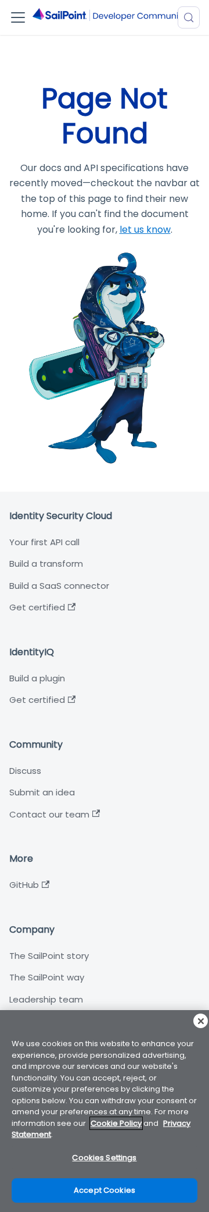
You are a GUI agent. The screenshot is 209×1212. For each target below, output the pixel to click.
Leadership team (46, 999)
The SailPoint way (46, 977)
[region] (104, 1111)
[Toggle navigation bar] (18, 17)
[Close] (200, 1021)
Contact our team (49, 814)
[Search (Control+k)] (189, 17)
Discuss (25, 771)
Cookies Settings (104, 1157)
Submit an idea (42, 792)
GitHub (24, 885)
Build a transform (46, 563)
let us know (145, 229)
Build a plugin (37, 678)
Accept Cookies (104, 1190)
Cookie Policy (116, 1123)
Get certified (37, 607)
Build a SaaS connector (59, 586)
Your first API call (44, 542)
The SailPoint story (49, 956)
